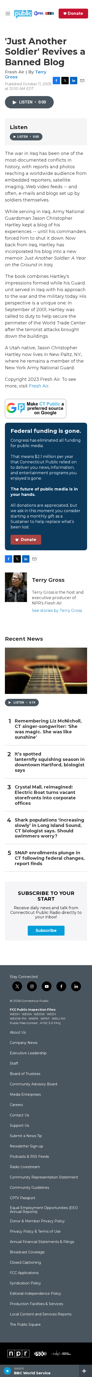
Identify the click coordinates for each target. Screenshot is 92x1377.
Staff (14, 1064)
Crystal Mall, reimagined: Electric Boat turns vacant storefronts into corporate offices (45, 795)
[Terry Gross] (16, 587)
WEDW (39, 1014)
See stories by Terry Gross (57, 610)
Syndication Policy (25, 1283)
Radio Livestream (25, 1167)
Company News (23, 1043)
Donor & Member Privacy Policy (37, 1221)
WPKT (45, 1018)
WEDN (27, 1014)
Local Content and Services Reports (40, 1314)
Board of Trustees (25, 1074)
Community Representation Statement (44, 1177)
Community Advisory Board (33, 1084)
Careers (16, 1105)
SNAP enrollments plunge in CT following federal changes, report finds (50, 858)
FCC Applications (24, 1273)
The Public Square (25, 1325)
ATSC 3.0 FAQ (50, 1023)
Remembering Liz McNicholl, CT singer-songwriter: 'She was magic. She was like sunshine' (48, 729)
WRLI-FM (58, 1018)
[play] (7, 1370)
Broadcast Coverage (27, 1252)
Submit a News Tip (26, 1136)
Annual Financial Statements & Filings (42, 1242)
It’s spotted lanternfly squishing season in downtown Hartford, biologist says (50, 762)
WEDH (15, 1014)
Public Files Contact (24, 1023)
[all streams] (85, 1371)
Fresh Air (39, 386)
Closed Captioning (25, 1263)
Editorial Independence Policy (35, 1294)
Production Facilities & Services (36, 1304)
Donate (75, 13)
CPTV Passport (22, 1198)
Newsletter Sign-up (26, 1146)
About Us (18, 1033)
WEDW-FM (18, 1018)
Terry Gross (48, 580)
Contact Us (19, 1115)
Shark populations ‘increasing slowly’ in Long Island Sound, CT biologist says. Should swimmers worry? (49, 828)
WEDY (51, 1014)
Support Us (19, 1126)
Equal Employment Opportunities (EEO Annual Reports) (44, 1210)
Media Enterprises (25, 1095)
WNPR (33, 1018)
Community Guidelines (29, 1188)
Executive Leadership (28, 1053)
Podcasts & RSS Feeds (29, 1157)
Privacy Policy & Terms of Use (35, 1232)
